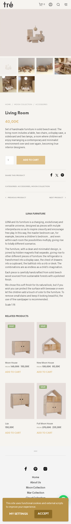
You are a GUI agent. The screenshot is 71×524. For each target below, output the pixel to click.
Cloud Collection (35, 497)
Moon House (11, 362)
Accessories (41, 105)
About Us (35, 482)
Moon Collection (23, 105)
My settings (18, 513)
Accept (43, 513)
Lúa (7, 423)
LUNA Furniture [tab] (35, 214)
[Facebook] (52, 175)
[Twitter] (58, 175)
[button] (42, 4)
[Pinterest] (63, 175)
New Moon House (45, 362)
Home (8, 105)
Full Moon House (45, 423)
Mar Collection (35, 492)
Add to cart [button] (13, 372)
